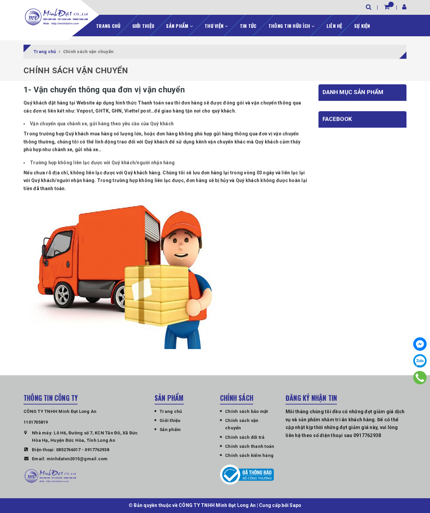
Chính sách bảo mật (246, 411)
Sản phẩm (177, 25)
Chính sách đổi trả (245, 437)
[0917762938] (420, 378)
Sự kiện (362, 25)
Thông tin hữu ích (290, 25)
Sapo (295, 505)
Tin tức (248, 25)
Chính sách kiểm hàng (249, 455)
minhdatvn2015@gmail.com (77, 458)
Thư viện (215, 25)
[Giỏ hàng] (387, 6)
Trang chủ (108, 25)
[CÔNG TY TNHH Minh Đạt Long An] (56, 17)
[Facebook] (420, 344)
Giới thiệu (143, 25)
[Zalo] (420, 361)
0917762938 (97, 449)
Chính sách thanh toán (249, 446)
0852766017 (68, 449)
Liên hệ (334, 25)
